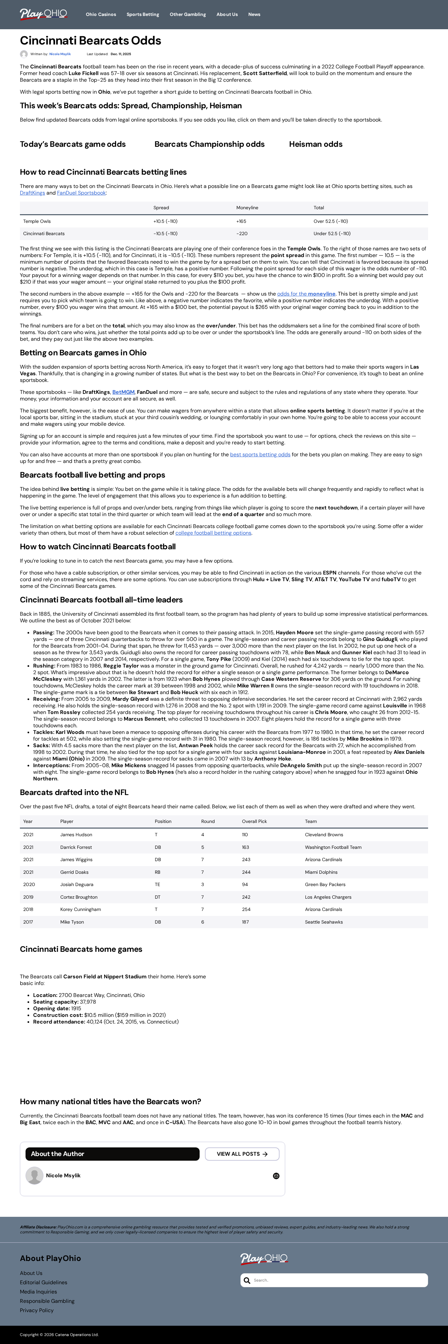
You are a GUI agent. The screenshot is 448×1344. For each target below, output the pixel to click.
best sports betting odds (260, 454)
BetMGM (123, 392)
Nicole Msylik (63, 1175)
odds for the (306, 293)
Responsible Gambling (47, 1301)
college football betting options (213, 532)
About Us (31, 1273)
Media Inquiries (38, 1292)
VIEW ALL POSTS (238, 1153)
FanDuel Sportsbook (81, 192)
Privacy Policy (37, 1310)
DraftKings (32, 192)
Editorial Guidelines (43, 1282)
